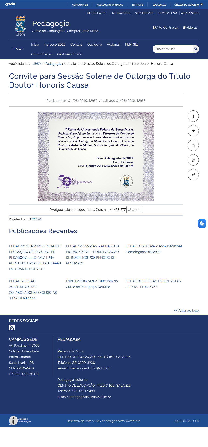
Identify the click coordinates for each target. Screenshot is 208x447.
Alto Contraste (167, 27)
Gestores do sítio (69, 54)
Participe (137, 4)
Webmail (113, 44)
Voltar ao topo (188, 310)
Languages (98, 13)
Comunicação (41, 54)
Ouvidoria (94, 44)
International (121, 13)
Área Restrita (190, 13)
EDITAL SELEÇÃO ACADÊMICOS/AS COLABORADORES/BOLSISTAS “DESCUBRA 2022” (33, 289)
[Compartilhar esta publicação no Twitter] (193, 130)
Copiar (136, 209)
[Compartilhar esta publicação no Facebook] (193, 116)
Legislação (159, 4)
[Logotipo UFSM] (20, 24)
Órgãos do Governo (186, 4)
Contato (76, 44)
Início (35, 44)
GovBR (10, 4)
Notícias (35, 219)
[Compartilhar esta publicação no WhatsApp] (193, 145)
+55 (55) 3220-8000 (24, 373)
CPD (196, 421)
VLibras (191, 27)
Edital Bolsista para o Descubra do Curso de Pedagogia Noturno (92, 284)
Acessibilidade (144, 13)
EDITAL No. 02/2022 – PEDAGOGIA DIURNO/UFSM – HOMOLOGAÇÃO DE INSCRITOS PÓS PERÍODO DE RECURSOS (92, 254)
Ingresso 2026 (55, 44)
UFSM (186, 421)
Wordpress (132, 421)
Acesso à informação (110, 4)
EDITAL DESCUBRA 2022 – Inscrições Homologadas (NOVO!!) (154, 249)
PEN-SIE (131, 44)
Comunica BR (80, 4)
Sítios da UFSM (167, 13)
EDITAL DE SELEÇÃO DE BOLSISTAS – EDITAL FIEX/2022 (153, 284)
